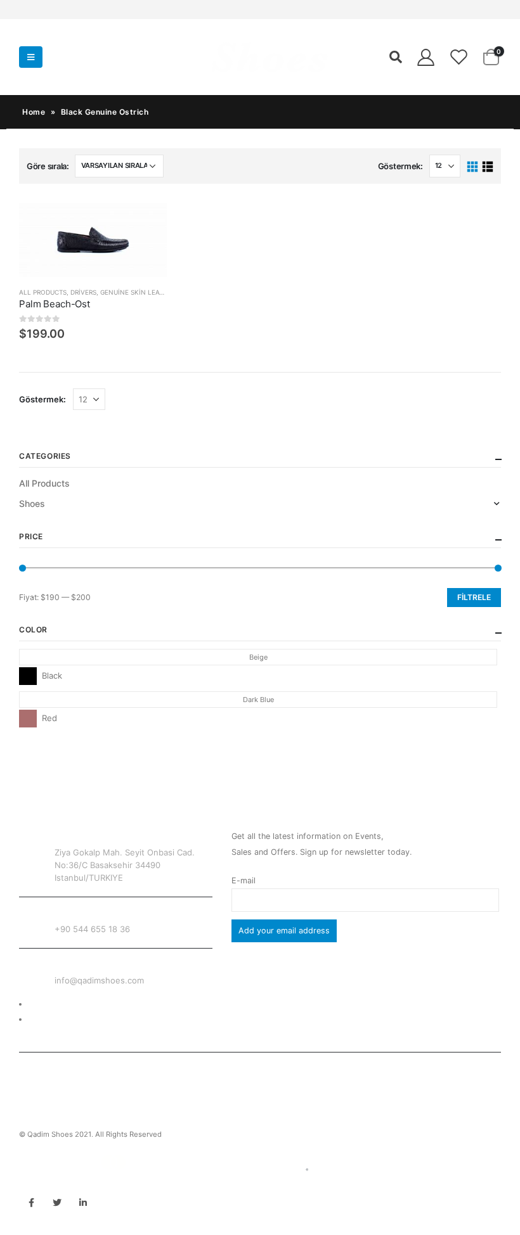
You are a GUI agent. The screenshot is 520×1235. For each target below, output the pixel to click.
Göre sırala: (48, 166)
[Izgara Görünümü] (473, 167)
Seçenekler (145, 223)
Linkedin (83, 1202)
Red (28, 718)
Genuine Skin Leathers (139, 292)
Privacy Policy (55, 1019)
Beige (258, 657)
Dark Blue (258, 699)
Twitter (57, 1202)
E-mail (243, 880)
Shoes (32, 503)
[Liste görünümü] (487, 167)
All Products (43, 292)
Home (33, 112)
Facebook (31, 1202)
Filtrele (474, 597)
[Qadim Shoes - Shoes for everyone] (188, 57)
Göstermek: (400, 166)
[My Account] (425, 57)
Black (28, 676)
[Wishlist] (459, 57)
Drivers (83, 292)
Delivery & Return (61, 1004)
